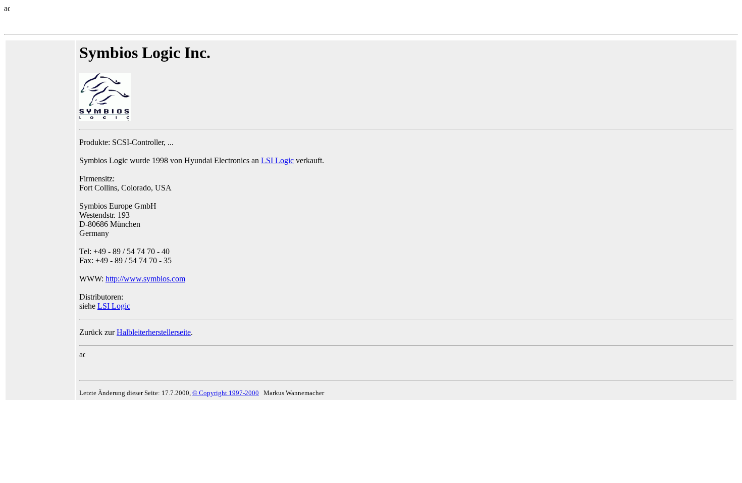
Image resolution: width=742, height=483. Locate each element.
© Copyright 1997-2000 (225, 393)
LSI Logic (277, 160)
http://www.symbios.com (145, 278)
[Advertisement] (39, 195)
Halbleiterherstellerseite (154, 332)
